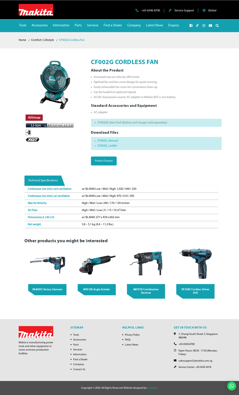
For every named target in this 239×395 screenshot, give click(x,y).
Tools (76, 335)
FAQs (128, 339)
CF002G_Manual (107, 140)
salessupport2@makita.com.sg (195, 361)
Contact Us (79, 369)
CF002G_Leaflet (107, 145)
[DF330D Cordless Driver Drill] (195, 263)
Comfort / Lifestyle (42, 40)
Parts (76, 344)
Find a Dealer (80, 359)
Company (78, 364)
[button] (231, 386)
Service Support (184, 10)
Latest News (131, 344)
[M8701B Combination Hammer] (146, 263)
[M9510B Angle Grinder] (97, 263)
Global (212, 10)
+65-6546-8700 (150, 10)
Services (77, 349)
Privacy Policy (132, 335)
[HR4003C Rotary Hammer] (47, 263)
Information (79, 354)
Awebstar (152, 388)
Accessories (79, 339)
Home (22, 40)
